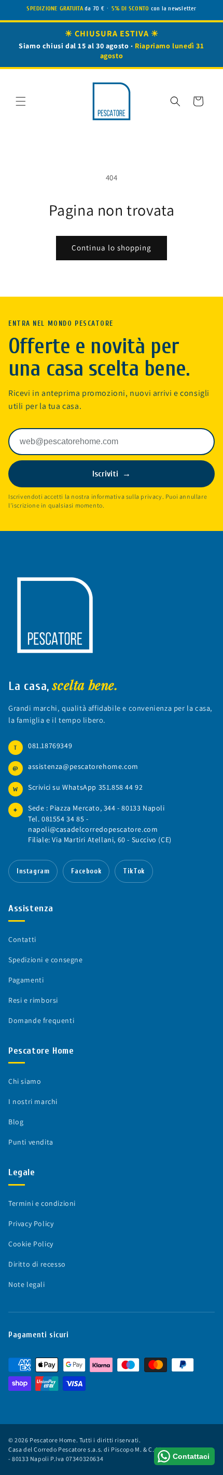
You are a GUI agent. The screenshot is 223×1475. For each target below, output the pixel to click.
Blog (15, 1121)
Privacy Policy (30, 1223)
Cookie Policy (30, 1243)
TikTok (134, 871)
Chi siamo (24, 1081)
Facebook (86, 871)
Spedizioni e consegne (45, 959)
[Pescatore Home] (55, 615)
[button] (20, 101)
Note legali (26, 1284)
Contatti (22, 939)
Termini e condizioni (42, 1203)
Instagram (33, 871)
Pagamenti (26, 980)
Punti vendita (30, 1142)
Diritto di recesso (37, 1264)
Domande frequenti (41, 1020)
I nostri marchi (33, 1101)
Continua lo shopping (111, 248)
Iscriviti (111, 474)
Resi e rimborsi (33, 1000)
